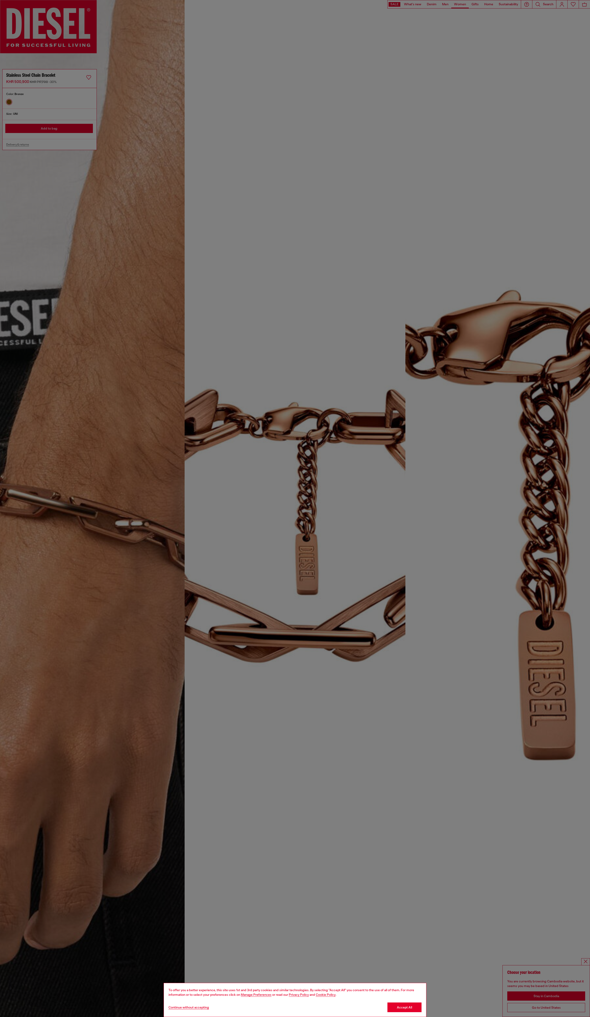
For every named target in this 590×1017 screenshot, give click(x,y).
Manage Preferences (256, 994)
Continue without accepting (188, 1007)
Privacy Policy (299, 994)
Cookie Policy (326, 994)
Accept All (404, 1007)
